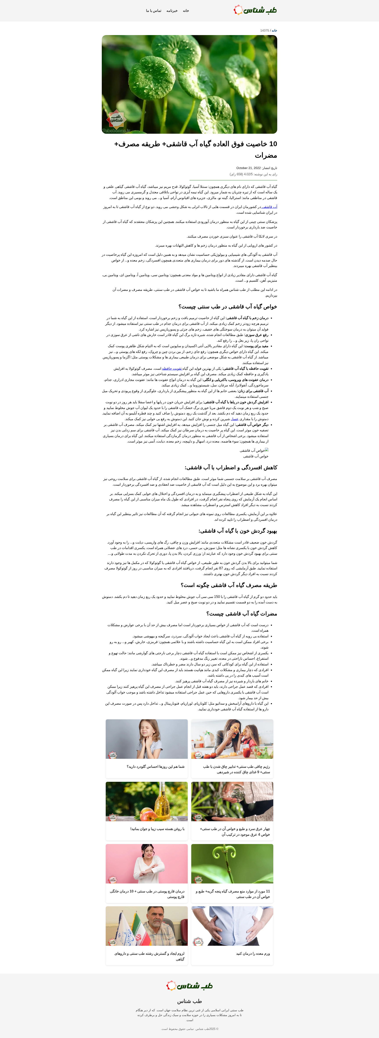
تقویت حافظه (172, 368)
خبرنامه (172, 10)
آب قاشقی (269, 207)
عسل (235, 419)
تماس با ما (153, 10)
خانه (186, 10)
